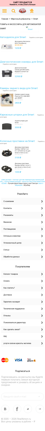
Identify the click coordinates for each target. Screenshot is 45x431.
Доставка (7, 295)
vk (5, 409)
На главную (22, 10)
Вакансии (7, 222)
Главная (4, 19)
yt (40, 409)
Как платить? (9, 288)
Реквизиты (8, 215)
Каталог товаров (10, 274)
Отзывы (7, 316)
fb (17, 409)
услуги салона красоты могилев (17, 343)
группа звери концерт (12, 181)
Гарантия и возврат (11, 302)
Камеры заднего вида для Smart (19, 88)
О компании (8, 201)
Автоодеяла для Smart (13, 37)
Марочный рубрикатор (20, 19)
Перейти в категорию (36, 37)
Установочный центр (12, 243)
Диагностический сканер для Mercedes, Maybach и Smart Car (22, 69)
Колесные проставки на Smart (17, 141)
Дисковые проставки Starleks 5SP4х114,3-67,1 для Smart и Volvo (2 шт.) (23, 165)
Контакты (7, 208)
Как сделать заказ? (11, 329)
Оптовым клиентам (11, 236)
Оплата (6, 281)
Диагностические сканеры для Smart (21, 61)
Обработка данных (11, 257)
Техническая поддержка (13, 309)
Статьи (6, 250)
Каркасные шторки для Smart (17, 114)
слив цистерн (6, 180)
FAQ (5, 336)
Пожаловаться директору (14, 322)
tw (28, 409)
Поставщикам (9, 229)
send (40, 396)
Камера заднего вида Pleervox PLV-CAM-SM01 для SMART (22, 96)
